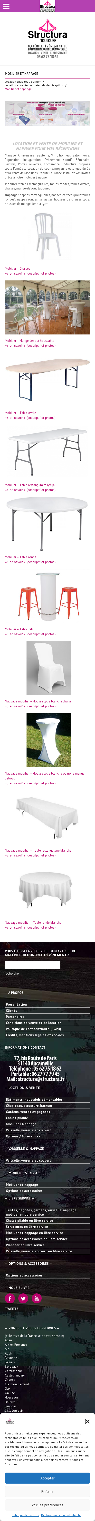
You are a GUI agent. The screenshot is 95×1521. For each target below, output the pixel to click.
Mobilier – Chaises (17, 268)
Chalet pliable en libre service (29, 1220)
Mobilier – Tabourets (19, 629)
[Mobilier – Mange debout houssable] (47, 307)
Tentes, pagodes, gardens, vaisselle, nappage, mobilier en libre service (41, 1212)
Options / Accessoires (23, 1136)
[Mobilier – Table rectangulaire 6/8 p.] (47, 452)
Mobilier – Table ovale (20, 413)
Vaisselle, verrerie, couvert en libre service (39, 1251)
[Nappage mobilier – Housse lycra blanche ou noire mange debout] (47, 740)
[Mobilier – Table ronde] (47, 524)
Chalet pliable (17, 1118)
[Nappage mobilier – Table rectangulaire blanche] (47, 817)
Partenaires (15, 1016)
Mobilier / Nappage (21, 1124)
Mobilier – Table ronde (20, 557)
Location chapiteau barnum (23, 81)
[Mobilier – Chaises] (47, 235)
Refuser (47, 1491)
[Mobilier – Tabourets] (47, 596)
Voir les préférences (47, 1505)
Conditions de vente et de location (33, 1023)
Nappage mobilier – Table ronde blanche (33, 923)
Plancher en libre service (25, 1245)
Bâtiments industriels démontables (34, 1099)
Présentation (16, 1004)
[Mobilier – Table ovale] (47, 380)
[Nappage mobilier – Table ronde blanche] (47, 889)
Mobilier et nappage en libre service (34, 1233)
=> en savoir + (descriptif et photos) (30, 273)
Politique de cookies (25, 1515)
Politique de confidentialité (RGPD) (33, 1029)
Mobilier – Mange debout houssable (29, 341)
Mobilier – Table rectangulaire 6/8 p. (30, 485)
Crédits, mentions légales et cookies (35, 1035)
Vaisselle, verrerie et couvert (28, 1130)
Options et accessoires (24, 1190)
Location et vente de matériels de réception (34, 85)
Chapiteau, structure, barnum (29, 1105)
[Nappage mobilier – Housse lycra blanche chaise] (47, 668)
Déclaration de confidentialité (61, 1515)
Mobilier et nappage (22, 1184)
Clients (11, 1010)
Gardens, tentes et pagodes (28, 1112)
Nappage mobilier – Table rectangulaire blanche (38, 850)
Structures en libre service (27, 1226)
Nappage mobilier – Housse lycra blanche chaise (38, 701)
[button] (87, 1421)
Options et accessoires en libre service (37, 1239)
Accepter (47, 1478)
